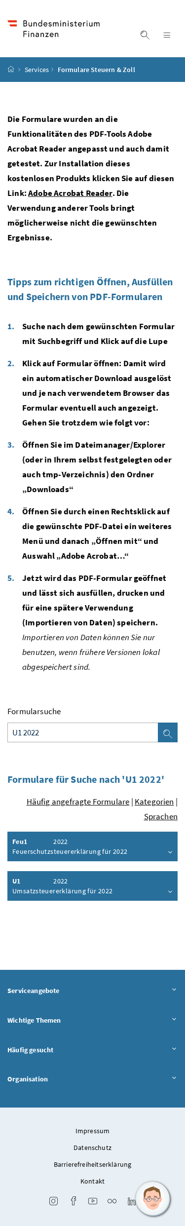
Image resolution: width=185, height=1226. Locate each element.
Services (37, 69)
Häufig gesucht (30, 1049)
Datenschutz (92, 1147)
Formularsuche (34, 711)
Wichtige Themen (34, 1020)
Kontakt (92, 1181)
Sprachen (161, 816)
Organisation (27, 1078)
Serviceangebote (33, 990)
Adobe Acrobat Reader (70, 193)
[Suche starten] (168, 732)
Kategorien (154, 801)
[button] (153, 1199)
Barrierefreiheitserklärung (93, 1164)
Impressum (92, 1130)
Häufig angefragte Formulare (78, 801)
